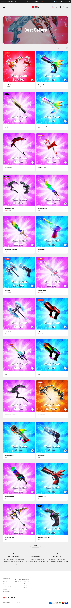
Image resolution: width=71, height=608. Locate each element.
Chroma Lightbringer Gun (44, 126)
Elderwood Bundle (9, 208)
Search (5, 581)
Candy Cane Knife (42, 167)
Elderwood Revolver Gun (44, 537)
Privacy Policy (6, 589)
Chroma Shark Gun (9, 455)
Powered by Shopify (16, 602)
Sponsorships (6, 583)
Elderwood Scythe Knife (11, 414)
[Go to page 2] (39, 546)
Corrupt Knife (8, 126)
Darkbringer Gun (42, 496)
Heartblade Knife (42, 290)
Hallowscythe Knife (9, 537)
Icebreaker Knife (9, 331)
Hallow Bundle (41, 414)
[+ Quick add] (32, 80)
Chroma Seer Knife (9, 496)
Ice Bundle (7, 290)
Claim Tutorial (6, 578)
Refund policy (6, 591)
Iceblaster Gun (41, 455)
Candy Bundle (8, 84)
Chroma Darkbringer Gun (44, 84)
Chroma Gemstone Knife (11, 249)
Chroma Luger (41, 249)
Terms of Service (7, 586)
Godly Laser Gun (42, 331)
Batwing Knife (8, 167)
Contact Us (6, 576)
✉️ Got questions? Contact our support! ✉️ (33, 1)
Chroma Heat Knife (42, 208)
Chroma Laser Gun (42, 373)
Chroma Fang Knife (9, 373)
